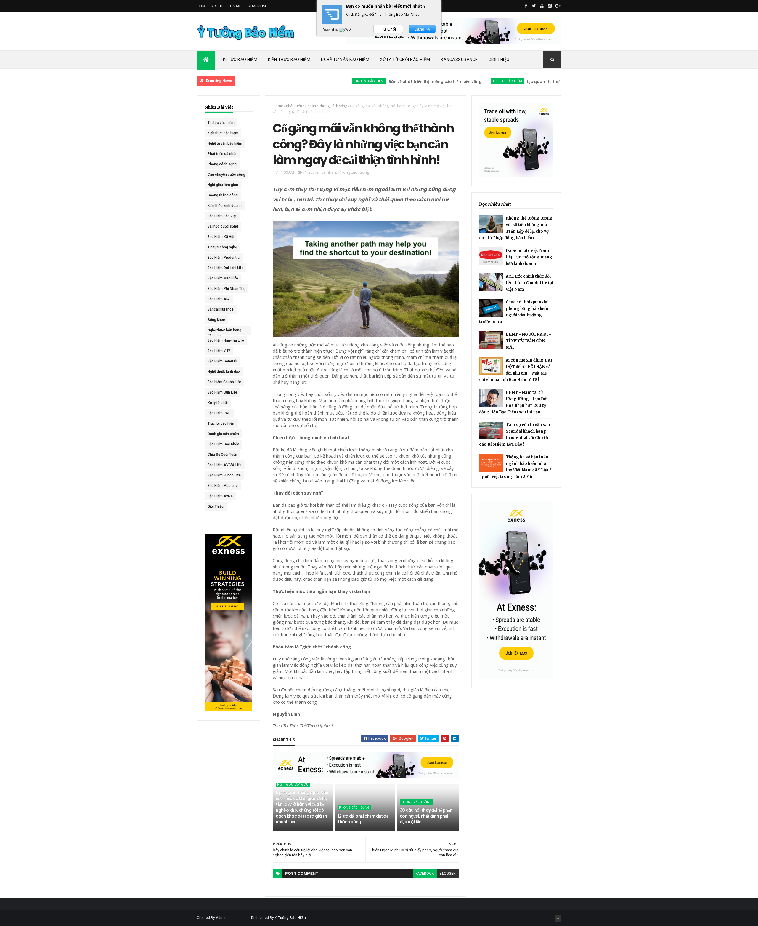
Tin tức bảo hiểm (339, 81)
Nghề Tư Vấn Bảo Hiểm (345, 59)
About (217, 6)
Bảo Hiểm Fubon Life (224, 475)
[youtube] (542, 6)
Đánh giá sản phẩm (223, 434)
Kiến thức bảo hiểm (223, 133)
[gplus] (558, 6)
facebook (425, 873)
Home (202, 6)
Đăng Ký (422, 29)
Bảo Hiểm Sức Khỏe (223, 444)
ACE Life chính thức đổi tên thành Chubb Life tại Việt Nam (529, 283)
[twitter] (534, 6)
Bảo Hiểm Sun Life (222, 392)
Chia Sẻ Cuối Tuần (222, 454)
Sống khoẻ (216, 320)
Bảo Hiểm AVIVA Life (225, 465)
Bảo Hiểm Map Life (223, 486)
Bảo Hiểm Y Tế (219, 351)
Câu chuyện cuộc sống (226, 174)
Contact (236, 6)
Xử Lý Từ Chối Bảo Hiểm (405, 59)
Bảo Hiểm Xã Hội (221, 237)
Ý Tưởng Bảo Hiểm (290, 918)
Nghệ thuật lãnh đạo (224, 372)
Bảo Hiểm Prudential (224, 257)
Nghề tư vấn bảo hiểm (225, 143)
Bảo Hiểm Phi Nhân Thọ (226, 289)
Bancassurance (459, 59)
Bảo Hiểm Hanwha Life (226, 340)
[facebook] (526, 6)
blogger (448, 873)
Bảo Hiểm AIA (219, 299)
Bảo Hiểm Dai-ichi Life (225, 268)
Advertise (257, 6)
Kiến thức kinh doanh (225, 206)
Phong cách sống (222, 164)
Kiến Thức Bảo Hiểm (289, 59)
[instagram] (550, 6)
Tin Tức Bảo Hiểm (238, 59)
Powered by (330, 30)
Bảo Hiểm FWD (219, 413)
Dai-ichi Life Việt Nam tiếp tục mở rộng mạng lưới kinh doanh (529, 257)
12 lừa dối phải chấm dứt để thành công (363, 819)
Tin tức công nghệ (222, 247)
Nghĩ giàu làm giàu (223, 185)
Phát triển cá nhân (222, 154)
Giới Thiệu (499, 59)
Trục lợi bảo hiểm (221, 423)
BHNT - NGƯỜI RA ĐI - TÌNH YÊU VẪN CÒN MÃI (528, 341)
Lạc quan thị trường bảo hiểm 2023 (531, 81)
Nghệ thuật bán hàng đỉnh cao (224, 331)
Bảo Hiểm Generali (222, 361)
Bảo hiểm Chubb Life (224, 382)
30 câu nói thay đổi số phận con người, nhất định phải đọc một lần (426, 816)
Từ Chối (388, 29)
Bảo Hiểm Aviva (220, 496)
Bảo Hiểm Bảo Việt (222, 216)
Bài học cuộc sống (223, 226)
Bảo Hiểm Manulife (223, 278)
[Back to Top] (558, 918)
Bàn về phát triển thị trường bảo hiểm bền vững (405, 81)
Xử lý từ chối (218, 403)
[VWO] (345, 30)
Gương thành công (223, 195)
